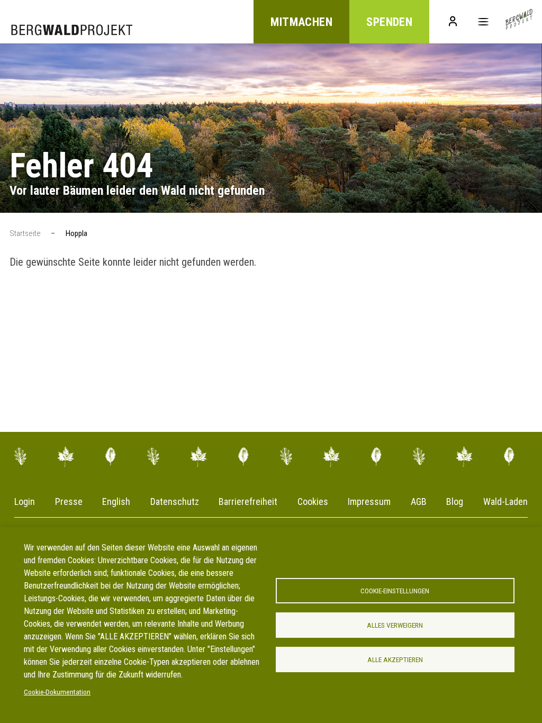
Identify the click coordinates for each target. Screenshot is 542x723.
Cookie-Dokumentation (57, 692)
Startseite (25, 233)
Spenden (389, 22)
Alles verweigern (395, 625)
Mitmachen (301, 22)
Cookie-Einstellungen (394, 590)
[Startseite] (518, 21)
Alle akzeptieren (395, 659)
